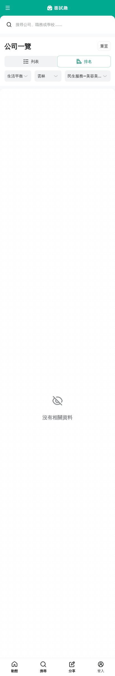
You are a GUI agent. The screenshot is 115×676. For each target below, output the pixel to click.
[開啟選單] (7, 7)
